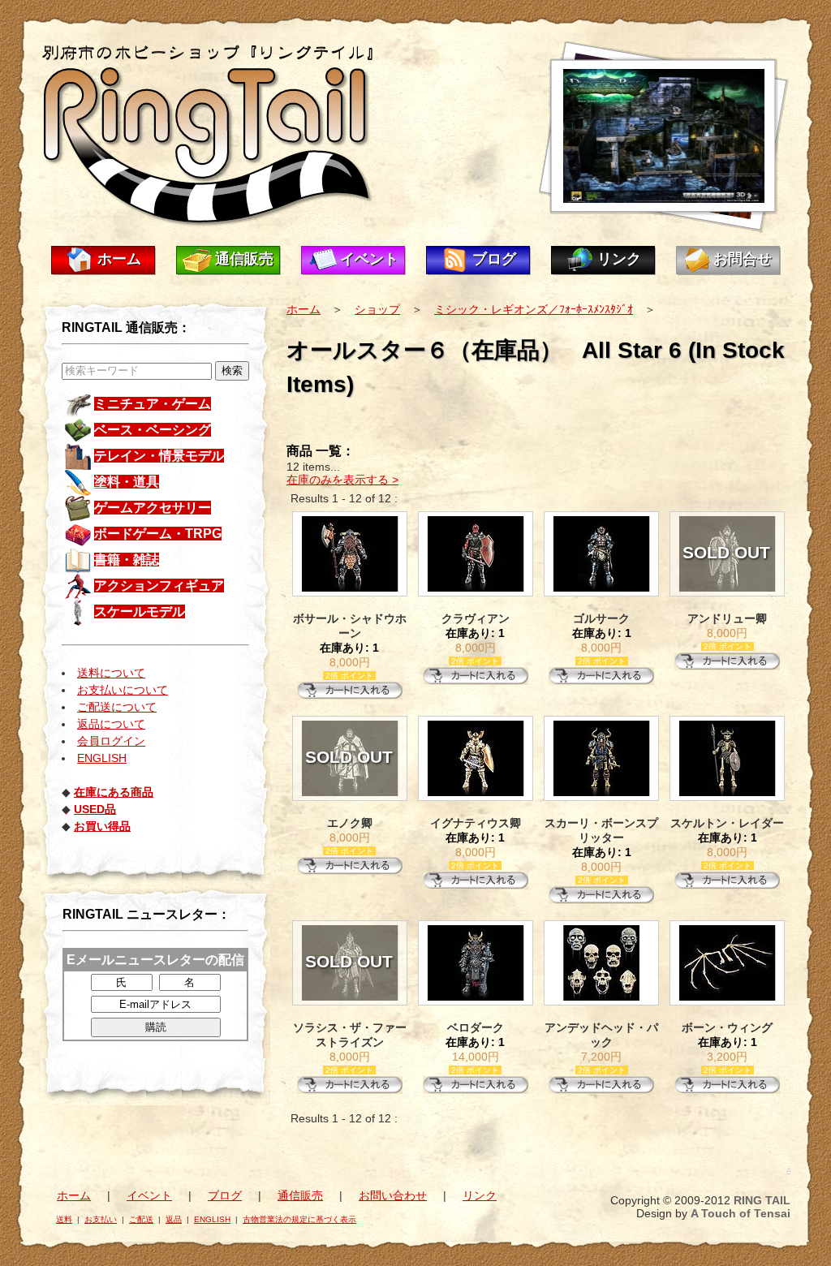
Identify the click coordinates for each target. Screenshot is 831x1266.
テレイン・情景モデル (159, 456)
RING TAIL (762, 1200)
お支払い (100, 1219)
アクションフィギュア (159, 585)
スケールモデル (139, 611)
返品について (111, 723)
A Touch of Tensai (740, 1213)
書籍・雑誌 (126, 559)
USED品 (95, 809)
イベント (369, 259)
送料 (64, 1219)
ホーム (119, 259)
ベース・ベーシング (152, 430)
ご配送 (141, 1219)
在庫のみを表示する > (342, 479)
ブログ (494, 259)
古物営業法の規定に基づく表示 (299, 1219)
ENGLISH (102, 757)
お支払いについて (122, 689)
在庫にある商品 (113, 792)
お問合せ (742, 259)
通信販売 (244, 259)
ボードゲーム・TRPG (158, 533)
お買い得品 (102, 826)
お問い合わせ (393, 1195)
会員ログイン (111, 740)
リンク (619, 259)
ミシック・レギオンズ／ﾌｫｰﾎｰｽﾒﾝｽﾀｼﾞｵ (533, 309)
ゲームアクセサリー (152, 508)
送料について (111, 672)
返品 (174, 1219)
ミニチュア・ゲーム (152, 404)
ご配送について (117, 706)
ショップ (377, 309)
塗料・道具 (126, 482)
